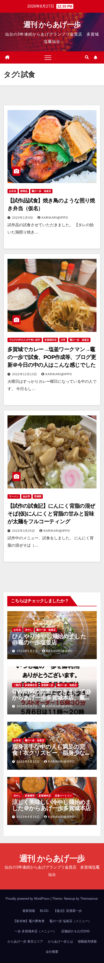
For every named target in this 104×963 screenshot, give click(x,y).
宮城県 (37, 496)
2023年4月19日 (29, 761)
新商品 (24, 191)
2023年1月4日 (23, 217)
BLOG (44, 911)
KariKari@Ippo (55, 217)
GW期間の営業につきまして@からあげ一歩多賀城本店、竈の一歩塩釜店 (51, 697)
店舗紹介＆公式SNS (75, 931)
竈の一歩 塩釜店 (41, 191)
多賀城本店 (51, 339)
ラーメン (14, 496)
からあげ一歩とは (60, 941)
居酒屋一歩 (47, 685)
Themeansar (88, 898)
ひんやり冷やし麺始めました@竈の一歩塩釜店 (49, 639)
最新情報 (28, 911)
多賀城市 (30, 795)
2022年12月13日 (25, 374)
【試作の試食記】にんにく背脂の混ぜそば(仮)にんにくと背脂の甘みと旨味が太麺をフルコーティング (51, 514)
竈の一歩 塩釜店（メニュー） (70, 921)
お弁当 (12, 191)
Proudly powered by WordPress (28, 898)
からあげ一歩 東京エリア (25, 941)
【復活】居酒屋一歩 (67, 911)
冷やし (28, 629)
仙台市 (26, 496)
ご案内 (17, 685)
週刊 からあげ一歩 (52, 24)
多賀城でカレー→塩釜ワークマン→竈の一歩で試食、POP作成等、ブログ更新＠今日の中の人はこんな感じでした (51, 357)
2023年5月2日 (28, 651)
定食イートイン (63, 795)
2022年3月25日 (24, 531)
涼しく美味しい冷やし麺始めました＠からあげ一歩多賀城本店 (51, 805)
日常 (63, 339)
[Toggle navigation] (47, 57)
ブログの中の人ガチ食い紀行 (24, 339)
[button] (87, 57)
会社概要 (52, 952)
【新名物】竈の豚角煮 (29, 921)
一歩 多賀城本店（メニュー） (35, 931)
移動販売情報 (87, 941)
